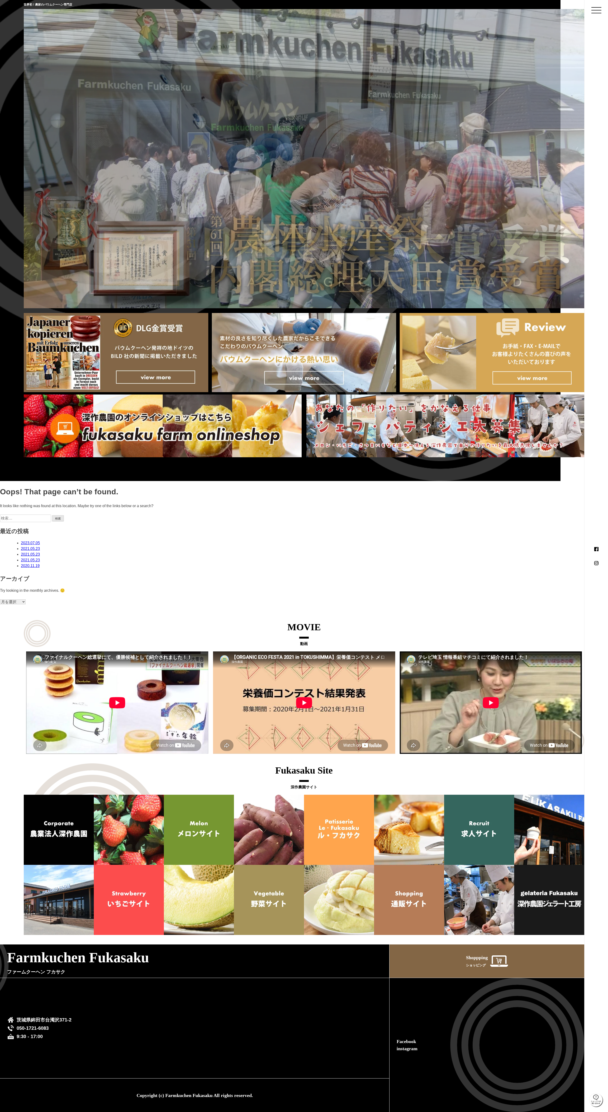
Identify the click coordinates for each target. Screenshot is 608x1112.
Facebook (406, 1041)
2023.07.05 (30, 543)
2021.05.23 (30, 549)
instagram (407, 1048)
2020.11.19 (30, 566)
